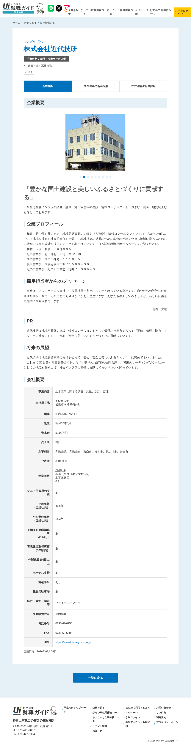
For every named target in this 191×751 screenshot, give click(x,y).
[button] (80, 177)
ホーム (16, 22)
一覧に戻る (95, 677)
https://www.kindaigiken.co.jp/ (73, 642)
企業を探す (30, 22)
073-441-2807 (26, 730)
